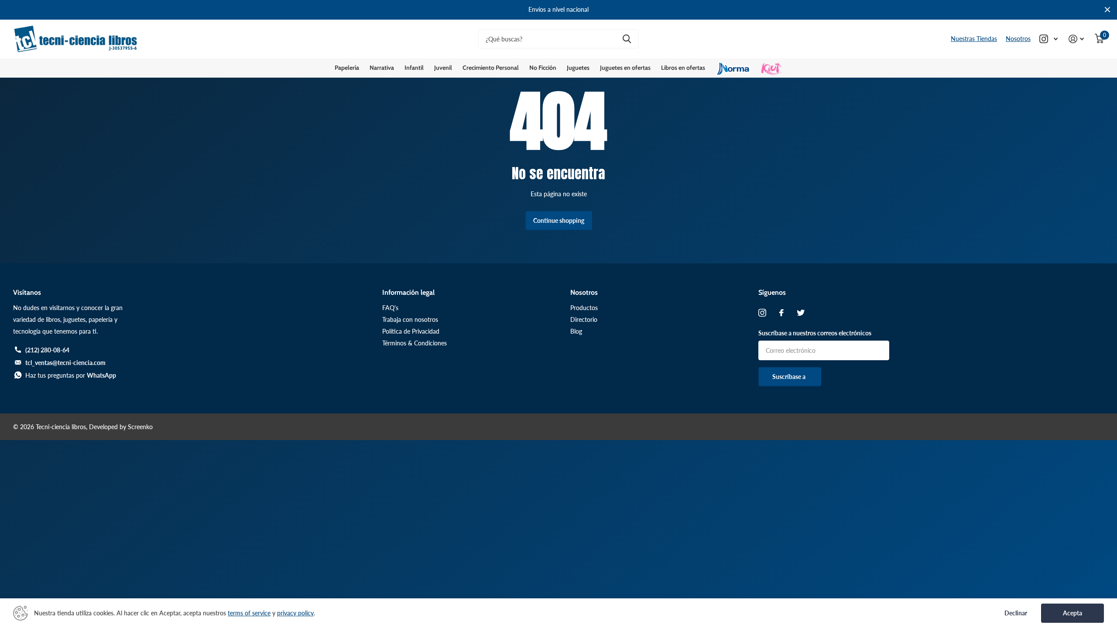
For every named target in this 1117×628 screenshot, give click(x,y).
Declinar (1015, 613)
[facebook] (781, 312)
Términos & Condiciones (414, 343)
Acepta (1072, 613)
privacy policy (295, 613)
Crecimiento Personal (491, 68)
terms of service (249, 613)
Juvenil (443, 68)
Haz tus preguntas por (70, 375)
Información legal (408, 292)
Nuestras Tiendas (974, 38)
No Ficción (542, 68)
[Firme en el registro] (1076, 39)
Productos (584, 307)
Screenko (140, 426)
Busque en (627, 39)
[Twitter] (801, 313)
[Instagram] (762, 313)
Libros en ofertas (683, 68)
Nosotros (1018, 38)
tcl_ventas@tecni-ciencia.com (65, 362)
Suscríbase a (789, 376)
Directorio (583, 319)
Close (1107, 10)
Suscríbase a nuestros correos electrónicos (814, 333)
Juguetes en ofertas (625, 68)
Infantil (414, 68)
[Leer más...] (1048, 39)
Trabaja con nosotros (410, 319)
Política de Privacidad (410, 331)
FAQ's (390, 307)
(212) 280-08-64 (47, 350)
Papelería (347, 68)
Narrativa (382, 68)
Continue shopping (558, 220)
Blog (576, 331)
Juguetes (578, 68)
